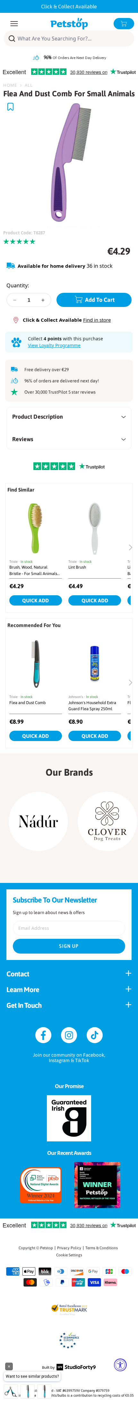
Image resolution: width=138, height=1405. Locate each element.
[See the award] (41, 1185)
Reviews (22, 439)
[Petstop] (69, 24)
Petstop (46, 1248)
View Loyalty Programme (54, 345)
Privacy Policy (69, 1248)
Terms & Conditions (101, 1248)
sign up (69, 946)
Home (10, 85)
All (29, 85)
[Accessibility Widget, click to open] (120, 1364)
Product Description (37, 416)
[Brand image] (38, 821)
